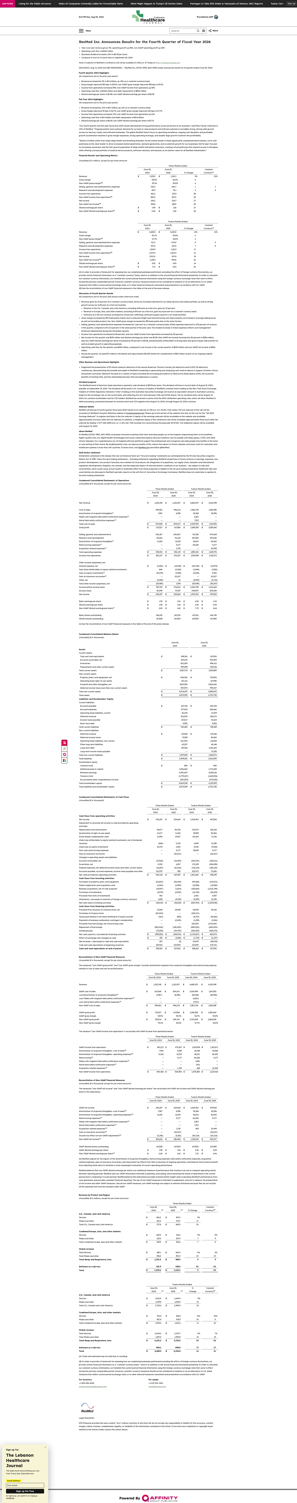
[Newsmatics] (64, 760)
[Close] (45, 1447)
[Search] (198, 30)
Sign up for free (25, 1491)
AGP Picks (7, 4)
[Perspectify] (64, 749)
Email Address (13, 1481)
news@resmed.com (157, 1386)
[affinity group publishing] (64, 754)
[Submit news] (64, 743)
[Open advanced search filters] (203, 30)
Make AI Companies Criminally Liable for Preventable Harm (91, 3)
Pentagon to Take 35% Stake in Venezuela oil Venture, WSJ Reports (226, 3)
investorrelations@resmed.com (93, 1386)
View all (291, 3)
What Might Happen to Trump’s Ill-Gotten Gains (156, 3)
